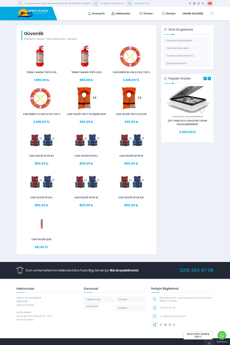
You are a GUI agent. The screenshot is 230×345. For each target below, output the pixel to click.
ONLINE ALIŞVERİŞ (192, 13)
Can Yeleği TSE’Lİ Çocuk (131, 114)
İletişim (171, 13)
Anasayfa (98, 13)
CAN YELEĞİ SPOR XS (41, 155)
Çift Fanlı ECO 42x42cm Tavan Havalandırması (187, 122)
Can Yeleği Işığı (41, 239)
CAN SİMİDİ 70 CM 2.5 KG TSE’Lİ (41, 114)
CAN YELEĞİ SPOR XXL (131, 197)
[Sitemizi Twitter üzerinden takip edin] (194, 3)
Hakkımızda (123, 13)
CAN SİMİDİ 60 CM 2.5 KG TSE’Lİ (131, 72)
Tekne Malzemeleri (56, 38)
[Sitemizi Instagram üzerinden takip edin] (198, 3)
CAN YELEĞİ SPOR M (131, 155)
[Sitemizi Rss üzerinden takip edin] (203, 3)
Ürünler (148, 13)
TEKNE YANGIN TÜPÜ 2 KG (86, 72)
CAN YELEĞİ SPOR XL (86, 197)
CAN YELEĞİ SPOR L (41, 197)
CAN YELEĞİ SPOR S (86, 155)
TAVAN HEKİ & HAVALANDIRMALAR (187, 116)
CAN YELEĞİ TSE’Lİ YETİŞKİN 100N (86, 114)
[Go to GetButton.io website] (222, 342)
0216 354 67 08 (142, 3)
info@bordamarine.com (113, 3)
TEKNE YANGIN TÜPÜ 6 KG (41, 72)
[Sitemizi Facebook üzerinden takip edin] (190, 3)
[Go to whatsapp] (222, 335)
